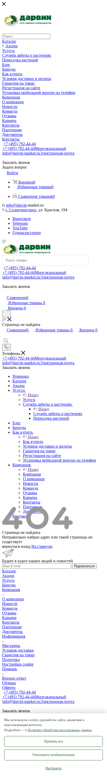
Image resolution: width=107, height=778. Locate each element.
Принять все (53, 741)
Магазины (11, 645)
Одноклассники (26, 232)
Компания (32, 474)
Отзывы (9, 613)
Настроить (53, 768)
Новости (9, 603)
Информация (13, 636)
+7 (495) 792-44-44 (19, 144)
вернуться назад (16, 546)
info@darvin (16, 205)
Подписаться (84, 566)
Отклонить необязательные (53, 755)
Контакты (10, 622)
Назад (33, 395)
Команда (9, 608)
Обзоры (9, 683)
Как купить (33, 441)
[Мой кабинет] (4, 292)
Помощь (9, 669)
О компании (13, 599)
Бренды (9, 585)
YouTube (20, 228)
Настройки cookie (18, 664)
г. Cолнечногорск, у (22, 210)
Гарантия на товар (18, 655)
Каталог (9, 571)
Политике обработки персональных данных (60, 730)
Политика (11, 659)
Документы (12, 631)
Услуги (29, 399)
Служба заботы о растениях (57, 413)
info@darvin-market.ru (38, 153)
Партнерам (12, 627)
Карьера (9, 617)
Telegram (20, 223)
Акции (8, 575)
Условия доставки (18, 650)
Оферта (8, 687)
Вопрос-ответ (14, 678)
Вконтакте (21, 218)
